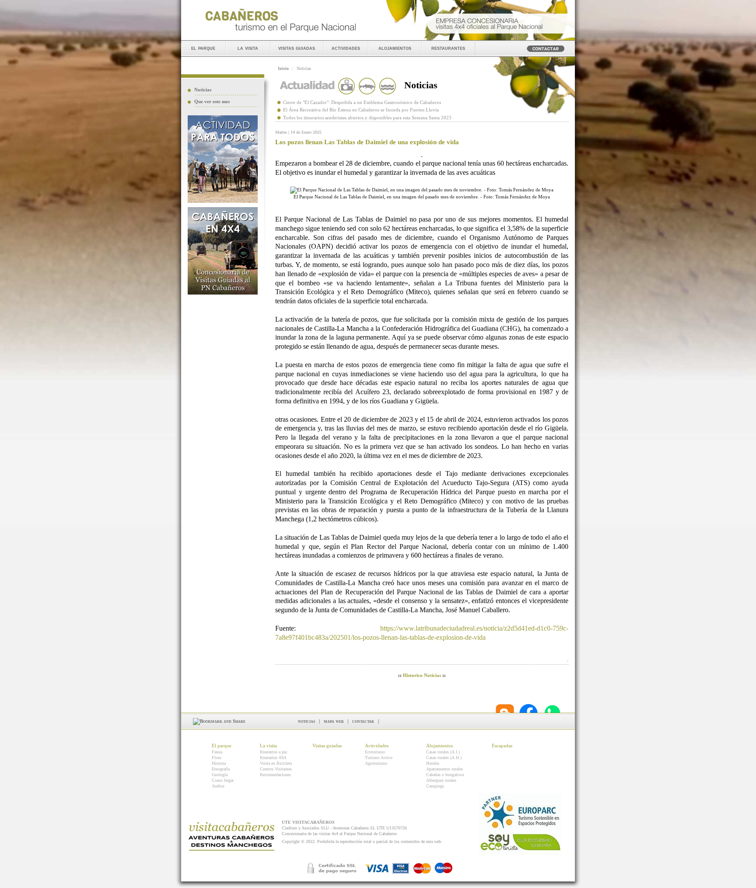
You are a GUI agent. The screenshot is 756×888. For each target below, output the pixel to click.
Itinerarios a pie (273, 751)
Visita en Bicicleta (276, 763)
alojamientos (394, 48)
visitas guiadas (296, 48)
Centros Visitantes (276, 769)
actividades (346, 48)
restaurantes (448, 48)
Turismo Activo (378, 757)
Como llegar (223, 780)
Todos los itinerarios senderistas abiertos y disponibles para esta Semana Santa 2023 (367, 117)
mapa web (333, 721)
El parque (221, 745)
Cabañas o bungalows (445, 774)
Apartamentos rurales (444, 769)
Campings (435, 786)
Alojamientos (439, 745)
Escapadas (502, 745)
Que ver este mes (212, 101)
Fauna (217, 751)
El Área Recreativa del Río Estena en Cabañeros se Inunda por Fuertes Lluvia (361, 109)
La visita (268, 745)
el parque (203, 48)
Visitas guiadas (327, 745)
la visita (248, 48)
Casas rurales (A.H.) (444, 757)
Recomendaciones (275, 774)
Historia (219, 763)
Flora (216, 757)
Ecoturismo (375, 751)
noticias (306, 721)
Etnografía (221, 769)
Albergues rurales (441, 780)
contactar (363, 721)
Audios (218, 786)
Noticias (202, 89)
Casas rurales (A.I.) (443, 751)
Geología (220, 774)
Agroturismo (376, 763)
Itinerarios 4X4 (273, 757)
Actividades (376, 745)
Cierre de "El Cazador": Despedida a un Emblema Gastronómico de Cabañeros (362, 102)
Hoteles (432, 763)
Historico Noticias (422, 675)
